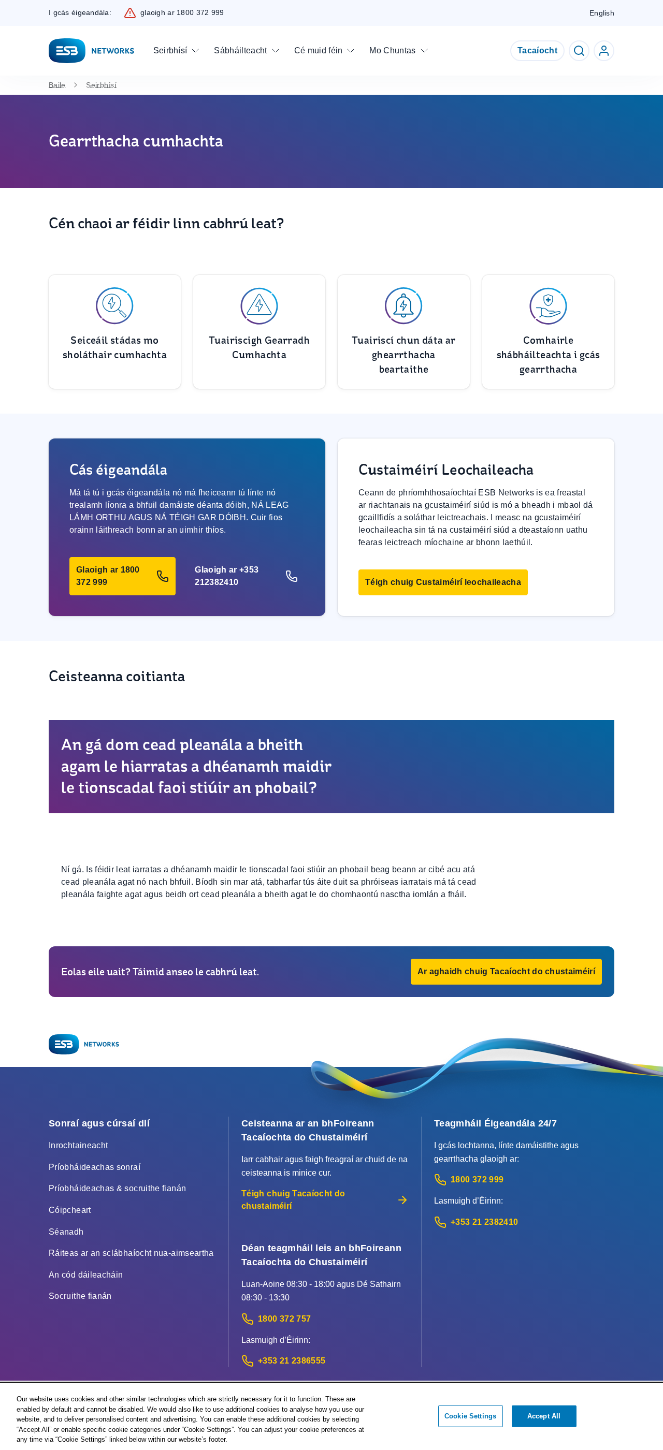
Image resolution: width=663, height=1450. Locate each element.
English (601, 13)
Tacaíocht (537, 50)
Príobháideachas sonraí (94, 1167)
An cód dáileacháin (86, 1274)
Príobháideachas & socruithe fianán (117, 1188)
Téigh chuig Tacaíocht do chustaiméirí (293, 1199)
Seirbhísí (101, 85)
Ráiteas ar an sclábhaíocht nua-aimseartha (131, 1253)
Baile (57, 85)
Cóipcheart (70, 1210)
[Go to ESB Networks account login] (604, 50)
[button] (122, 576)
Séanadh (66, 1231)
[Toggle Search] (579, 50)
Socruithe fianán (80, 1296)
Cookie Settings (470, 1416)
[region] (331, 1417)
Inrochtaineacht (78, 1145)
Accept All (543, 1416)
